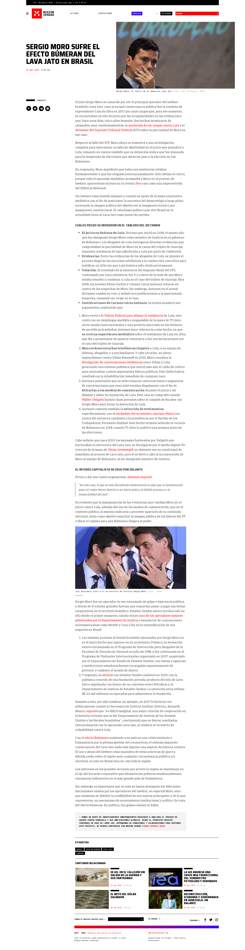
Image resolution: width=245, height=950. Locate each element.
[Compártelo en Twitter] (35, 108)
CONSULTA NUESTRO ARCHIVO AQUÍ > (90, 919)
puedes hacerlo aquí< (154, 826)
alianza (107, 675)
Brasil (79, 849)
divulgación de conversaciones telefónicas (112, 362)
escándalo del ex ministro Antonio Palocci (146, 413)
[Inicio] (43, 14)
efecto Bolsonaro (97, 737)
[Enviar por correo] (47, 108)
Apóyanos (166, 13)
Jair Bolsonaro (93, 849)
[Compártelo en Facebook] (28, 108)
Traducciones (105, 13)
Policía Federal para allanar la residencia (133, 315)
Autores (74, 13)
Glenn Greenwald (120, 449)
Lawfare (80, 853)
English (137, 13)
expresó (92, 711)
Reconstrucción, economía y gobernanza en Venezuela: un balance (201, 898)
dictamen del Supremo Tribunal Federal (103, 130)
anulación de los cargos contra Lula (153, 125)
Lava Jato (107, 849)
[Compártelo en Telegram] (41, 108)
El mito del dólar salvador (123, 895)
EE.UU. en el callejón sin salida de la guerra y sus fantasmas (127, 875)
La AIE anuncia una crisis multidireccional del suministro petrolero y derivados (201, 876)
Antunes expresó (139, 477)
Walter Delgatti (93, 399)
